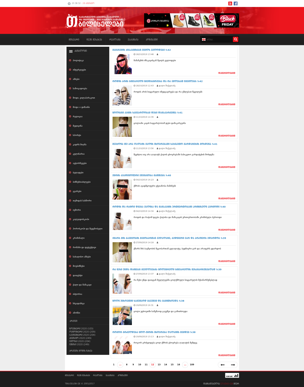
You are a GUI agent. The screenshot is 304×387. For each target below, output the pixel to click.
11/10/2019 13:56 (145, 148)
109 (192, 365)
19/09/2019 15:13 (145, 336)
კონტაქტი (123, 375)
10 (139, 365)
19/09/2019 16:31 (145, 305)
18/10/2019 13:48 (145, 54)
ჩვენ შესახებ (83, 375)
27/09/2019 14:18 (145, 242)
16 (178, 365)
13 (159, 365)
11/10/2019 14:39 (145, 117)
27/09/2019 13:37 (145, 274)
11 (146, 365)
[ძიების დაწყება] (235, 39)
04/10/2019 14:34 (145, 211)
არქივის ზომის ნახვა (80, 351)
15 (172, 365)
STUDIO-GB (226, 384)
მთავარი (69, 375)
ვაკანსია (110, 375)
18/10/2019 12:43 (145, 85)
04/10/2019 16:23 (145, 180)
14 (165, 365)
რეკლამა (97, 375)
